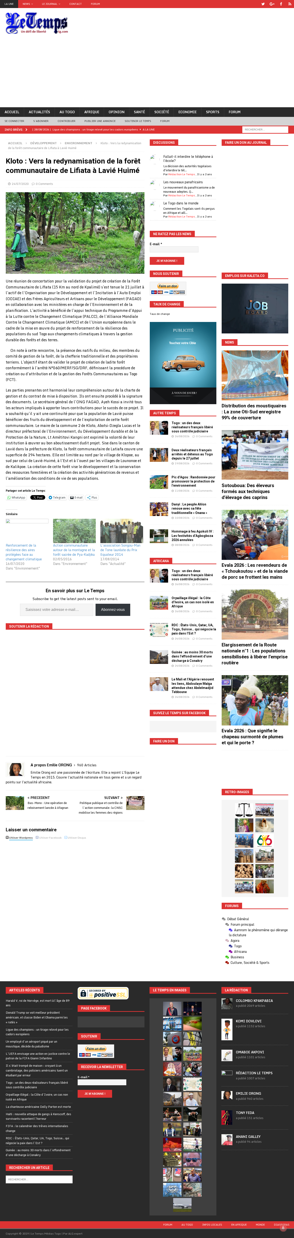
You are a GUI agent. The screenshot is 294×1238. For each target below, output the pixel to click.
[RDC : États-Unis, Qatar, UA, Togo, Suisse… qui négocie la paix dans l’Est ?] (159, 630)
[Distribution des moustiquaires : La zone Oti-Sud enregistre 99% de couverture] (255, 375)
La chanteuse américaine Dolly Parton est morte (38, 1106)
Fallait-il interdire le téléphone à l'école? (188, 158)
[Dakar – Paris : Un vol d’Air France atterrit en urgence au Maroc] (182, 1205)
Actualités (39, 112)
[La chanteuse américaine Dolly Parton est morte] (172, 1069)
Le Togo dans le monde (180, 203)
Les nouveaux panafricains (183, 182)
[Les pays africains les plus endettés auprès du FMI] (172, 1190)
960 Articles (86, 765)
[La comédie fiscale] (264, 871)
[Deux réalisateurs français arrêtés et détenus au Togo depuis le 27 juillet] (159, 455)
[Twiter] (263, 4)
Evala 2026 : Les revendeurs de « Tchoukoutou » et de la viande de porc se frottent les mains (255, 571)
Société (161, 112)
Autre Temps (164, 413)
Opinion (116, 112)
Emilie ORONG (248, 1093)
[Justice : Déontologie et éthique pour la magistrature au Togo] (244, 810)
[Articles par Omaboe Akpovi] (226, 1058)
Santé (139, 112)
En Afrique (239, 1225)
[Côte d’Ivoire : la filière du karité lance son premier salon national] (192, 1129)
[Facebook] (281, 4)
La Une (9, 4)
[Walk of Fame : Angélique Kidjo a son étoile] (172, 1144)
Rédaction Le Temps (181, 174)
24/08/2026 (182, 639)
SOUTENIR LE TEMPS (138, 121)
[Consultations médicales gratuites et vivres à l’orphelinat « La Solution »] (264, 810)
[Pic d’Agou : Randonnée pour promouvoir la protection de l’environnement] (159, 482)
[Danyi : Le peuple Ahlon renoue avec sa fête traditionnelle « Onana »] (159, 509)
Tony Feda (245, 1112)
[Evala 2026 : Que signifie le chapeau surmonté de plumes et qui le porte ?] (255, 700)
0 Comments (44, 183)
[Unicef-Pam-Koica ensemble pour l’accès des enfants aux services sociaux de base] (244, 841)
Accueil (12, 112)
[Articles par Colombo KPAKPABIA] (226, 1006)
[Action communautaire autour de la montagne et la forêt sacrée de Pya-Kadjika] (74, 531)
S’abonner (40, 121)
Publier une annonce (100, 121)
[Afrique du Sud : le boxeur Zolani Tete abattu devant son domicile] (172, 1114)
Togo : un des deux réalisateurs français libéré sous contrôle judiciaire (192, 427)
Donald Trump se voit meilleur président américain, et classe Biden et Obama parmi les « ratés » (37, 1017)
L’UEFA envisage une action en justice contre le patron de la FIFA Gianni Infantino (38, 1056)
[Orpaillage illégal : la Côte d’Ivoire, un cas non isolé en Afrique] (159, 603)
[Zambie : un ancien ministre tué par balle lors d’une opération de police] (192, 1175)
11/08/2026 (182, 491)
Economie (187, 112)
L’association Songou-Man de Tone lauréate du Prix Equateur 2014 (120, 550)
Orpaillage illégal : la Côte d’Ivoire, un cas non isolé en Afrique (193, 602)
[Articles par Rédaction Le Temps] (226, 1079)
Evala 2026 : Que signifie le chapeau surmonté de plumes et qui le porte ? (252, 736)
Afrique (91, 112)
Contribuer (66, 121)
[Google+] (272, 4)
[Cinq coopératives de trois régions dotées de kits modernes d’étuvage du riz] (264, 856)
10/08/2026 (182, 518)
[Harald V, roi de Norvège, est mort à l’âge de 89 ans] (172, 1008)
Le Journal (49, 4)
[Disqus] (75, 906)
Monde (260, 1225)
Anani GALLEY (248, 1136)
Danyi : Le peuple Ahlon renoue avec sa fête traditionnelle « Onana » (189, 508)
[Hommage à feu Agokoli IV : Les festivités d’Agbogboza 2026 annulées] (159, 536)
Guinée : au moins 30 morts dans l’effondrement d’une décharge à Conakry (192, 656)
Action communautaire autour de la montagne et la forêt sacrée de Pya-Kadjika (74, 550)
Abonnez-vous (113, 610)
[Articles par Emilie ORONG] (226, 1096)
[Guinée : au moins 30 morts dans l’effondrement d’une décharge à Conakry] (159, 657)
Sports (212, 112)
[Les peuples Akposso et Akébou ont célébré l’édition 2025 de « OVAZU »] (264, 825)
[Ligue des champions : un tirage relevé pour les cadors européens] (172, 1023)
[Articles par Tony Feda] (226, 1122)
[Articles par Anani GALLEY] (226, 1142)
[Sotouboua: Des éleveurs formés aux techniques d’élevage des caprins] (255, 455)
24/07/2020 (20, 183)
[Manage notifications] (283, 1228)
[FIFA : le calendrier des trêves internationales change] (172, 1084)
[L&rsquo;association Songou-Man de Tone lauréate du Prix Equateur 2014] (121, 531)
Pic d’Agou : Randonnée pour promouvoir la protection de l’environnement (193, 481)
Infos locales (212, 1225)
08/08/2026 (182, 545)
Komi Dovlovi (249, 1021)
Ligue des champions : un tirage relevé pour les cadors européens (37, 1032)
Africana (161, 561)
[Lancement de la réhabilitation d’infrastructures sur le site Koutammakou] (244, 856)
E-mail (156, 244)
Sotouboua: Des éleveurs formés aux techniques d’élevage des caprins (248, 491)
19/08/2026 (182, 463)
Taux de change (160, 314)
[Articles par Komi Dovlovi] (226, 1037)
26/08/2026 (182, 436)
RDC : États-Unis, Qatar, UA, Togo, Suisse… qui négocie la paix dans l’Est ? (194, 629)
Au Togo (67, 112)
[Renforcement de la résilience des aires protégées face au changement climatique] (27, 531)
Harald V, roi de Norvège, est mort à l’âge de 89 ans (38, 1003)
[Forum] (290, 4)
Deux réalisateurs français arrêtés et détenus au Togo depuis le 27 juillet (192, 454)
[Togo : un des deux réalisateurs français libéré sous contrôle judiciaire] (159, 428)
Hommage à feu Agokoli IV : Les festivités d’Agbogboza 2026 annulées (193, 535)
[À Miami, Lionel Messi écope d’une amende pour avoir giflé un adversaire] (192, 1144)
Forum (95, 4)
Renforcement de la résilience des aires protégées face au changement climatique (24, 552)
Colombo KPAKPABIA (254, 1000)
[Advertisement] (147, 73)
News (26, 4)
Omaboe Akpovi (250, 1052)
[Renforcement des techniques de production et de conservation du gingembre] (244, 871)
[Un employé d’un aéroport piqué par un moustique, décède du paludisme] (192, 1023)
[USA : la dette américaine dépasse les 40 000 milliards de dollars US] (192, 1190)
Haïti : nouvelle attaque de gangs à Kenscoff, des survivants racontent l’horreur (38, 1116)
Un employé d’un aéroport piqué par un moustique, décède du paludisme (31, 1044)
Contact (75, 4)
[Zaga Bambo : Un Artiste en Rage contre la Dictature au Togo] (264, 886)
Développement (43, 143)
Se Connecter (14, 121)
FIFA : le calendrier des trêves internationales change (37, 1128)
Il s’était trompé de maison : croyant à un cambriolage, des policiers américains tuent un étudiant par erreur (37, 1070)
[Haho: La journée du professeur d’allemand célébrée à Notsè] (244, 886)
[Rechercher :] (265, 129)
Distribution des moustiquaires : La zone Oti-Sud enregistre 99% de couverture (254, 411)
